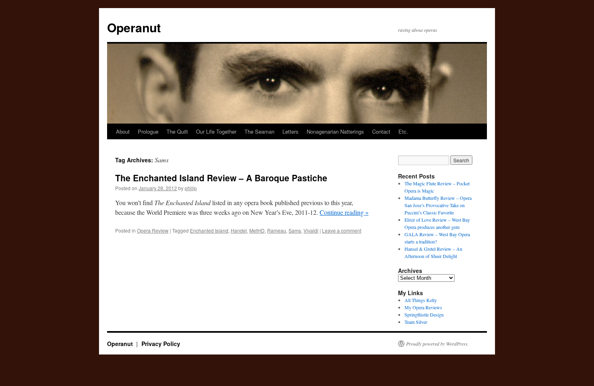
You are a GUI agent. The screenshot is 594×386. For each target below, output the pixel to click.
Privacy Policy (160, 344)
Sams (295, 230)
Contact (381, 131)
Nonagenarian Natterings (335, 131)
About (123, 131)
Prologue (148, 131)
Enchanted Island (209, 230)
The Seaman (259, 131)
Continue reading (344, 212)
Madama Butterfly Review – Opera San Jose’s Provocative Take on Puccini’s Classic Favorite (438, 205)
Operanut (134, 27)
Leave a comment (341, 230)
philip (191, 188)
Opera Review (153, 230)
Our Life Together (216, 131)
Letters (290, 131)
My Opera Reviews (423, 307)
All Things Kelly (420, 300)
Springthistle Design (424, 314)
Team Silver (415, 322)
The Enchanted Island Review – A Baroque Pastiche (221, 178)
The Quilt (177, 131)
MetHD (257, 230)
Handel (239, 230)
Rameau (276, 230)
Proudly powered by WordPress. (437, 343)
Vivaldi (310, 230)
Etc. (403, 131)
